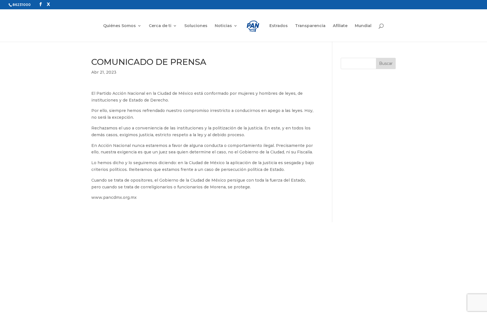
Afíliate (340, 26)
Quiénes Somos (119, 26)
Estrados (278, 26)
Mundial (363, 26)
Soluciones (195, 26)
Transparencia (310, 26)
